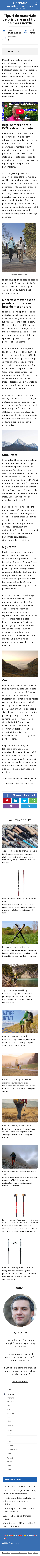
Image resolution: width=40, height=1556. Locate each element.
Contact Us (6, 1553)
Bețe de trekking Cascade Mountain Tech (19, 1172)
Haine (9, 1430)
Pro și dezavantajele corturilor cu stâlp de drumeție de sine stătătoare (19, 1501)
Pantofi (10, 1458)
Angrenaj (10, 1398)
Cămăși (9, 1433)
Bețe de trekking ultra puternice (17, 1267)
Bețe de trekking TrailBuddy (15, 1036)
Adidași (9, 1461)
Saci (8, 1417)
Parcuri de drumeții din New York (19, 1486)
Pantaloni (10, 1445)
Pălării (9, 1441)
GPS (8, 1409)
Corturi (9, 1405)
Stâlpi (9, 1421)
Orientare (20, 3)
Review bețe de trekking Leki (16, 947)
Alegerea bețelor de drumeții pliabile (19, 850)
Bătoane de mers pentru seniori (17, 1079)
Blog (9, 1389)
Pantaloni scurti (12, 1449)
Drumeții (11, 1394)
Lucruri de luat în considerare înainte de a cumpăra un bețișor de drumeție (20, 1221)
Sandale (9, 1469)
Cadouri (10, 1426)
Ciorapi (9, 1437)
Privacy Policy (33, 1553)
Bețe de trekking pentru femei (16, 1125)
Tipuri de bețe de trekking (14, 990)
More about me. (20, 1381)
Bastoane (10, 1401)
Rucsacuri (10, 1413)
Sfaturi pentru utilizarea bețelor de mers (19, 899)
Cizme (9, 1465)
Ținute (9, 1453)
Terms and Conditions (19, 1553)
